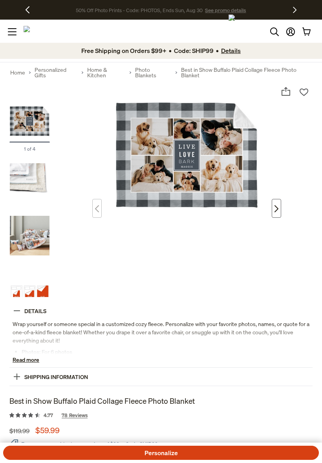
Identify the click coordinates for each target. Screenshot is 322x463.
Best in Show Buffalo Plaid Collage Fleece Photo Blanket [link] (238, 72)
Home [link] (17, 72)
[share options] (286, 91)
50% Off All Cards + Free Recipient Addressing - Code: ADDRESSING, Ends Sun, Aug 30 (139, 9)
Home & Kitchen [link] (97, 72)
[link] (161, 415)
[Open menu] (12, 31)
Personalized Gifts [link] (50, 72)
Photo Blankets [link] (145, 72)
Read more (26, 359)
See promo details (261, 9)
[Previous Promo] (30, 9)
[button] (290, 31)
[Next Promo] (294, 10)
